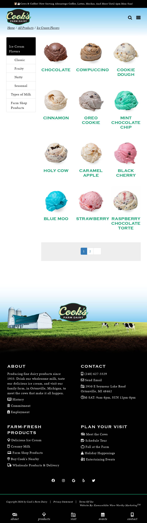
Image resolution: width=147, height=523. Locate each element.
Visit (74, 519)
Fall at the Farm (97, 446)
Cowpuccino (92, 70)
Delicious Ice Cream (26, 440)
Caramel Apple (91, 173)
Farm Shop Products (19, 105)
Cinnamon (56, 118)
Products (44, 519)
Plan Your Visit (104, 427)
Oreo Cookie (91, 120)
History (18, 399)
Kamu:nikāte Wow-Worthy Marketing (117, 505)
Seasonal (21, 85)
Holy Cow (56, 170)
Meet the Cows (97, 434)
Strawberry (92, 218)
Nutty (19, 77)
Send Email (93, 380)
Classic (20, 60)
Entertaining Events (100, 459)
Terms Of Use (86, 501)
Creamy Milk (20, 446)
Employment (20, 412)
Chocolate (56, 70)
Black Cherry (126, 173)
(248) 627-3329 (95, 373)
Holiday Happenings (100, 453)
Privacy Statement (63, 501)
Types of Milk (21, 94)
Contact (132, 519)
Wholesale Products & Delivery (36, 465)
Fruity (19, 68)
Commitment (20, 405)
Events (103, 519)
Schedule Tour (96, 440)
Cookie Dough (126, 72)
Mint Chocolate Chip (126, 123)
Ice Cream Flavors (16, 48)
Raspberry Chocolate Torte (126, 223)
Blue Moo (56, 218)
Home (11, 27)
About (15, 519)
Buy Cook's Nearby (25, 459)
